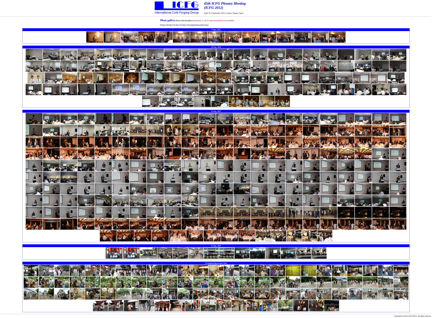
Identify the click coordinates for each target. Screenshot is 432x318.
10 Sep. (169, 25)
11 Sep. (176, 25)
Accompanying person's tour (198, 25)
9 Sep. (163, 25)
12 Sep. (183, 25)
